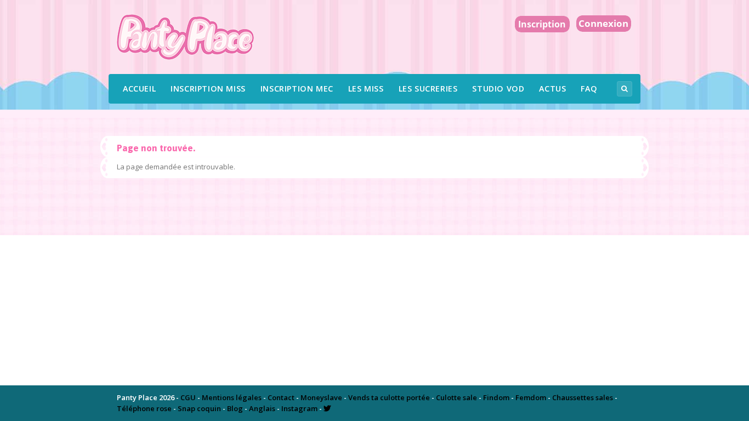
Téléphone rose (144, 408)
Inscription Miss (208, 88)
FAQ (589, 88)
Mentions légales (232, 397)
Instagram (299, 408)
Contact (281, 397)
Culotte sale (456, 397)
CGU (188, 397)
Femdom (530, 397)
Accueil (139, 88)
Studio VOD (498, 88)
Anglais (262, 408)
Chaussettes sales (582, 397)
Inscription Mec (296, 88)
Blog (235, 408)
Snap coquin (199, 408)
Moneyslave (321, 397)
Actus (552, 88)
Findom (496, 397)
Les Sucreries (428, 88)
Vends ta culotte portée (389, 397)
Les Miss (366, 88)
